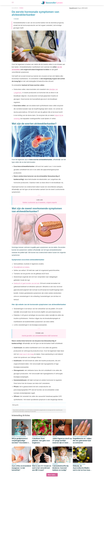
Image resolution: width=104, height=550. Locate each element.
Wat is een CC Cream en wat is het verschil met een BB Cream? (41, 468)
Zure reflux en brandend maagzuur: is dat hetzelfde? (21, 468)
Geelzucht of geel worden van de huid (26, 283)
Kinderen (55, 464)
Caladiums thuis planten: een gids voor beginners (41, 441)
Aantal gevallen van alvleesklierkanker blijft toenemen (40, 335)
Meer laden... (52, 475)
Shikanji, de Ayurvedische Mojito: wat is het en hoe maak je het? (82, 468)
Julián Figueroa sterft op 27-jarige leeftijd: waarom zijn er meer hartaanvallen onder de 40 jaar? (62, 441)
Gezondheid (15, 8)
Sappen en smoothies (79, 464)
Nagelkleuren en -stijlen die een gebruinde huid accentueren (82, 441)
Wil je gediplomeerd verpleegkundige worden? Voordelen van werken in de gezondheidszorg (21, 441)
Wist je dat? (35, 464)
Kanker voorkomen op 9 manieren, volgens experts (40, 202)
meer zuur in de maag (26, 354)
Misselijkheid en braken (21, 267)
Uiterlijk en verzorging (19, 436)
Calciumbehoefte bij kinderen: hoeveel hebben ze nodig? (60, 468)
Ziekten (21, 8)
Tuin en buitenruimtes (38, 436)
